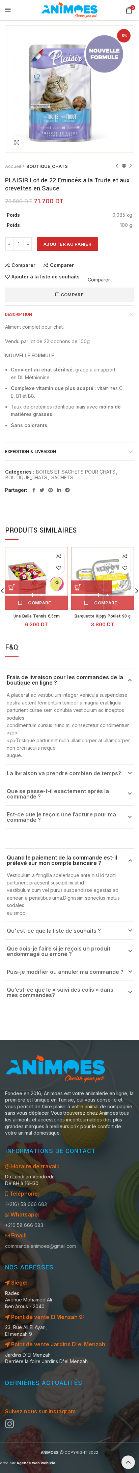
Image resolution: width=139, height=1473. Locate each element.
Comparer (23, 265)
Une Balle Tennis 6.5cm (36, 616)
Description (18, 314)
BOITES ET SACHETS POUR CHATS (75, 472)
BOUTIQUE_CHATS (47, 166)
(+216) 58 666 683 (26, 1204)
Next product (130, 166)
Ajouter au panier (67, 244)
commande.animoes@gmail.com (40, 1246)
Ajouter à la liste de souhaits (45, 276)
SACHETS (62, 477)
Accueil (13, 166)
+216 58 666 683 (24, 1225)
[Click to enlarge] (17, 142)
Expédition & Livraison (30, 452)
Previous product (117, 166)
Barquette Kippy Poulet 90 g (103, 616)
